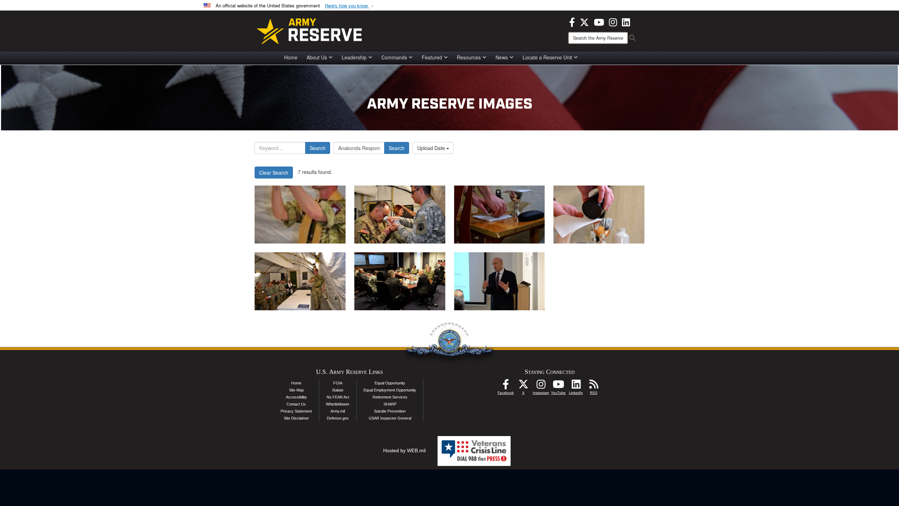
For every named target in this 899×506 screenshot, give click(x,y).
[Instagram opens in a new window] (613, 21)
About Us (317, 57)
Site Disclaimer (296, 418)
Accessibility (296, 397)
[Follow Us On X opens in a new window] (523, 386)
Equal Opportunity (390, 383)
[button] (350, 5)
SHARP (389, 404)
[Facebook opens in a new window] (572, 21)
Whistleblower (337, 404)
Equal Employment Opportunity (389, 390)
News (502, 57)
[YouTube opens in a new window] (599, 21)
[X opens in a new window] (584, 21)
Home (290, 57)
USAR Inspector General (390, 418)
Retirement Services (390, 397)
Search (318, 147)
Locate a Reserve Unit (547, 57)
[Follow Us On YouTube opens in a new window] (558, 386)
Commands (394, 57)
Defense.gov (338, 418)
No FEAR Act (338, 397)
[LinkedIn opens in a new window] (626, 21)
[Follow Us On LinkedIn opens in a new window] (576, 386)
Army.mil (337, 411)
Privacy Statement (296, 411)
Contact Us (296, 404)
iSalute (337, 390)
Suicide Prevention (390, 411)
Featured (432, 57)
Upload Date (431, 147)
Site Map (296, 390)
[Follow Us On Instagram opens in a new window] (541, 386)
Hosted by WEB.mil (404, 450)
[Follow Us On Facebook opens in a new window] (505, 386)
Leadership (354, 57)
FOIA (337, 383)
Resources (469, 57)
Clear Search (273, 172)
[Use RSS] (593, 386)
